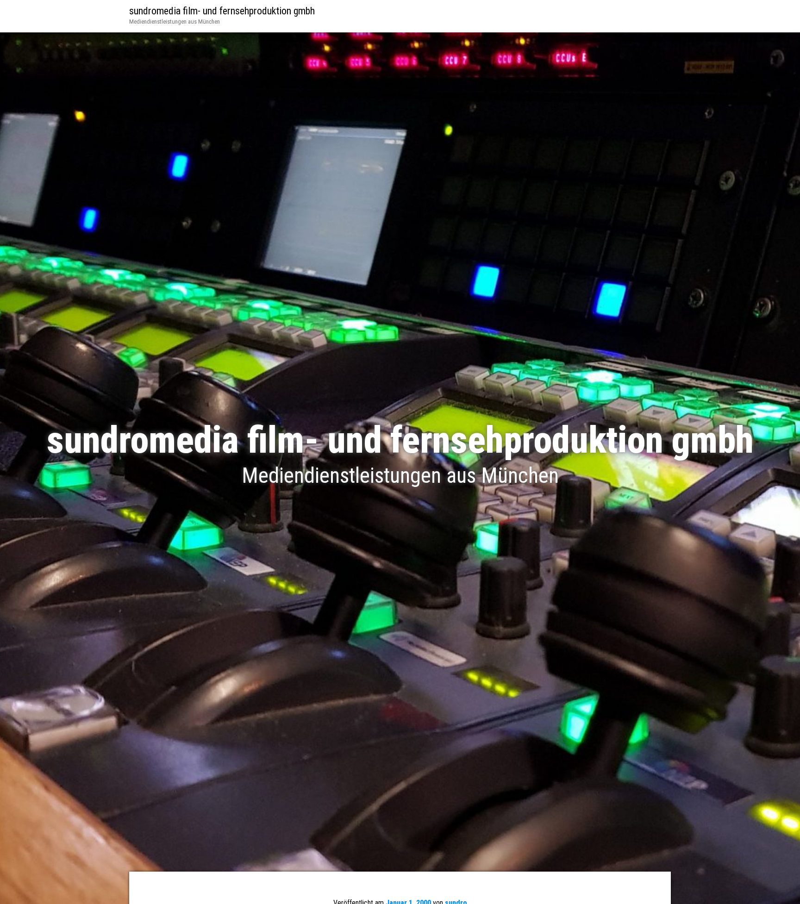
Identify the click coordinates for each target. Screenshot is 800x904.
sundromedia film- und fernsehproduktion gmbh (222, 11)
